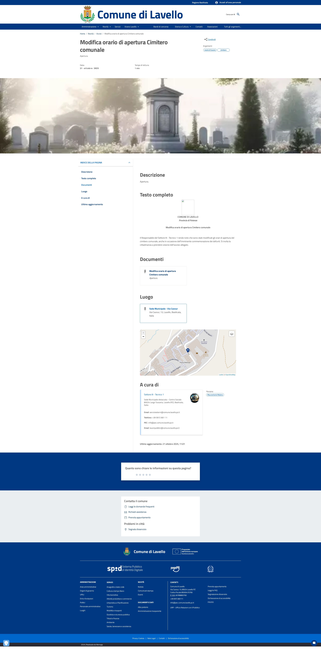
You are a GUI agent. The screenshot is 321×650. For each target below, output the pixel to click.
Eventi (140, 594)
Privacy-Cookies (138, 638)
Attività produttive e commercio (119, 598)
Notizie (140, 586)
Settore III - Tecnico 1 (154, 394)
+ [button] (143, 332)
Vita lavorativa (112, 594)
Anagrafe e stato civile (115, 587)
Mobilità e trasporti (114, 610)
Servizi (110, 582)
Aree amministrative (88, 586)
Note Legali (151, 638)
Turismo (110, 606)
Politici (82, 602)
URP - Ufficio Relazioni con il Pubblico (185, 607)
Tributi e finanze (113, 618)
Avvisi (99, 33)
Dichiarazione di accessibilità (219, 598)
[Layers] (231, 333)
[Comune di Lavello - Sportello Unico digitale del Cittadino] (87, 14)
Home (82, 33)
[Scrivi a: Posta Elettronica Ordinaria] (187, 605)
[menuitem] (161, 26)
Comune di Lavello (140, 14)
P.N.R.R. (211, 602)
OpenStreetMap (230, 375)
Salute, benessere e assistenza (119, 626)
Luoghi (82, 610)
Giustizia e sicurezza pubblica (118, 614)
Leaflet (221, 375)
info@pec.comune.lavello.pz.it (182, 602)
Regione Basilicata (200, 2)
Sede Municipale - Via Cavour (163, 308)
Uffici (82, 594)
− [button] (143, 336)
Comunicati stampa (145, 590)
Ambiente (110, 622)
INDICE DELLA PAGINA (91, 162)
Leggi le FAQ (212, 590)
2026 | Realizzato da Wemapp (92, 644)
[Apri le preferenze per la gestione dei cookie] (6, 643)
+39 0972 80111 (176, 598)
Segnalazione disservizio (217, 594)
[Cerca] (238, 14)
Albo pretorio (143, 607)
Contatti (174, 582)
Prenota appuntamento (217, 586)
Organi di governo (87, 590)
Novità (91, 33)
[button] (228, 2)
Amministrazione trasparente (149, 611)
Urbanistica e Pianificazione (118, 602)
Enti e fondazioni (86, 598)
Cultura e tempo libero (115, 591)
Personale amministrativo (90, 606)
